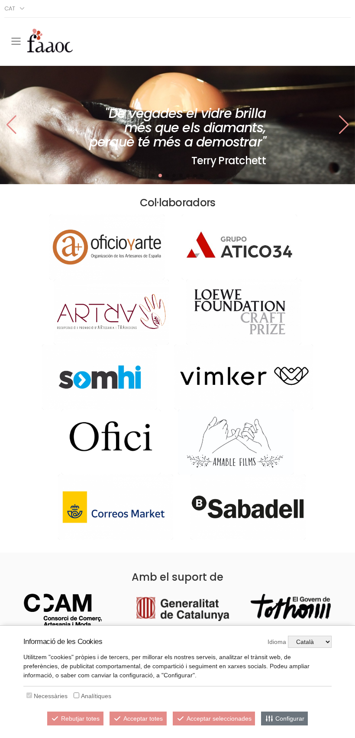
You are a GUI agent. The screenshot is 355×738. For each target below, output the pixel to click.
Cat (9, 8)
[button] (343, 124)
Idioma (277, 641)
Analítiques (96, 695)
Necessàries (51, 695)
